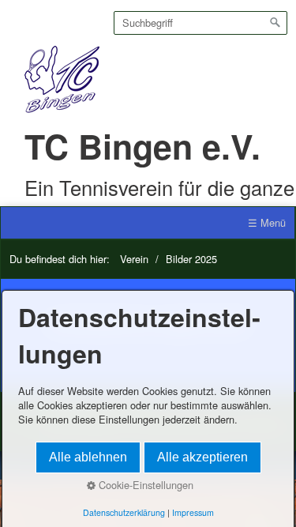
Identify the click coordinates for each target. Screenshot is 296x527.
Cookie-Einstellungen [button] (144, 485)
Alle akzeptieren (202, 457)
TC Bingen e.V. (142, 146)
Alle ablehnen (88, 457)
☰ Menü (267, 222)
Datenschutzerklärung (124, 512)
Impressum (193, 512)
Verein (134, 258)
